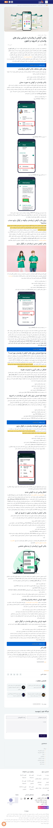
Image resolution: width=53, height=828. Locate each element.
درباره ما (47, 775)
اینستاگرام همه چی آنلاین (42, 807)
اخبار (43, 754)
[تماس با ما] (4, 824)
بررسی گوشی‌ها (41, 750)
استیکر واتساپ (35, 644)
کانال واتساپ (35, 422)
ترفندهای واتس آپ (28, 57)
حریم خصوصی (46, 779)
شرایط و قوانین (38, 779)
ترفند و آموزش (40, 35)
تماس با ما (39, 775)
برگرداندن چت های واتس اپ (31, 602)
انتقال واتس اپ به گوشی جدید (37, 495)
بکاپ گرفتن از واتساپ (36, 704)
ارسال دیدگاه (43, 736)
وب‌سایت (10, 276)
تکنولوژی (42, 756)
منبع (45, 662)
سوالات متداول (38, 788)
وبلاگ (45, 35)
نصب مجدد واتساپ (34, 65)
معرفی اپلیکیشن (41, 760)
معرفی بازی (42, 762)
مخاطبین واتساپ (42, 240)
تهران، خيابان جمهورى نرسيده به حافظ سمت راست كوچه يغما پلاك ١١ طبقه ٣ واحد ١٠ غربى (41, 801)
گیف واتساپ (35, 349)
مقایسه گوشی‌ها (41, 752)
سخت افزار (42, 764)
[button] (12, 2)
